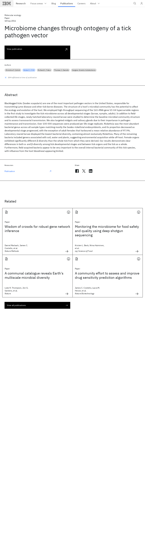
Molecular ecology (13, 15)
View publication (14, 49)
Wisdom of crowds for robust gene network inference (37, 228)
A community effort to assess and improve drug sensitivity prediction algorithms (107, 275)
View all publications (16, 305)
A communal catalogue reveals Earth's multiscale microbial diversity (34, 275)
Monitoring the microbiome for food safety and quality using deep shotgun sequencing (107, 230)
